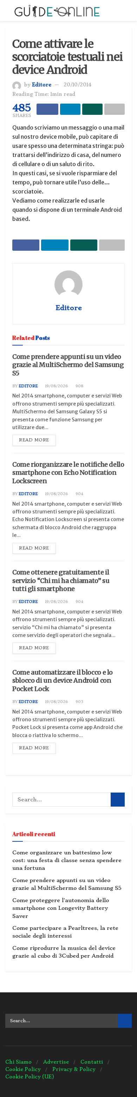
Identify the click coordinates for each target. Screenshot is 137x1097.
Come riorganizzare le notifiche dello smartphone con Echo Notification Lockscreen (68, 472)
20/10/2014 (77, 84)
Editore (41, 84)
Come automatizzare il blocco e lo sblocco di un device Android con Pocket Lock (62, 680)
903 (78, 701)
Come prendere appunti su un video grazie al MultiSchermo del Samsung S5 (68, 365)
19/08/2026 (56, 386)
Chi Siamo (18, 1062)
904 (78, 494)
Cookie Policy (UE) (29, 1076)
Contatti (91, 1062)
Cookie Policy (23, 1069)
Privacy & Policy (74, 1069)
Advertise (56, 1062)
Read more (34, 440)
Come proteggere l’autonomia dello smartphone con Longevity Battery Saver (60, 908)
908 (78, 386)
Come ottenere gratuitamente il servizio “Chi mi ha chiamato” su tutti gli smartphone (60, 580)
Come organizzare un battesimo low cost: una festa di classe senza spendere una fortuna (67, 860)
